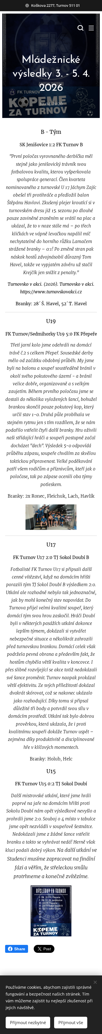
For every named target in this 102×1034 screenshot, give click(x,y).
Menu (91, 27)
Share (19, 949)
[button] (80, 28)
